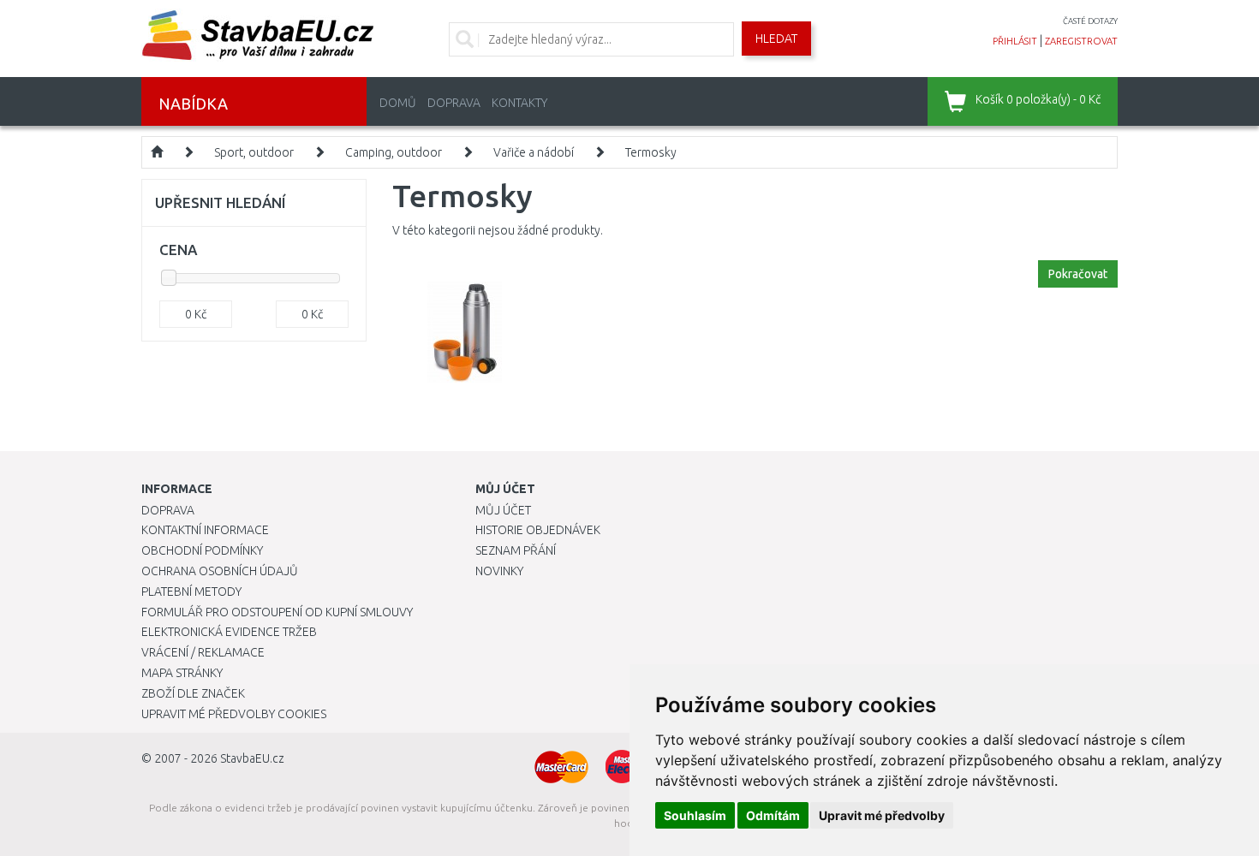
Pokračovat (1077, 274)
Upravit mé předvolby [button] (882, 815)
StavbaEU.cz (252, 758)
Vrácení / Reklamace (203, 652)
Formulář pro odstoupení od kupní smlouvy (277, 612)
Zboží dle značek (193, 693)
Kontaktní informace (205, 530)
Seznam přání (515, 550)
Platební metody (191, 591)
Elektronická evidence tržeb (229, 632)
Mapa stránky (182, 673)
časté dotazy (1090, 21)
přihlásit (1015, 41)
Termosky (651, 152)
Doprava (453, 103)
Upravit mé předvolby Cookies (233, 714)
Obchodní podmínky (202, 550)
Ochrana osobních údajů (219, 571)
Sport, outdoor (254, 152)
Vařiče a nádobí (533, 152)
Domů (397, 103)
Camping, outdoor (393, 152)
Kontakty (519, 103)
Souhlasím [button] (695, 815)
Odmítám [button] (773, 815)
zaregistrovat (1081, 41)
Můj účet (503, 510)
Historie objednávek (537, 530)
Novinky (499, 571)
